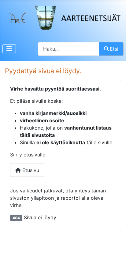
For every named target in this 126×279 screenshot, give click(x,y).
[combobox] (68, 49)
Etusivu (30, 170)
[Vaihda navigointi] (9, 48)
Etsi (114, 49)
